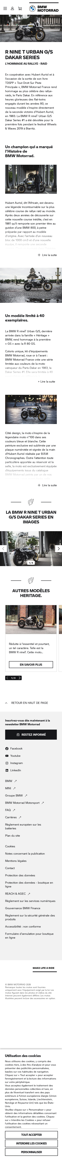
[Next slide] (58, 548)
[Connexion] (12, 7)
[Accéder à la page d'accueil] (44, 9)
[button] (5, 8)
